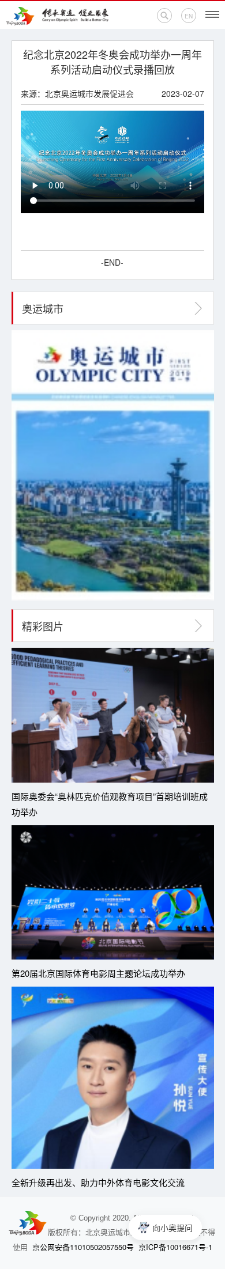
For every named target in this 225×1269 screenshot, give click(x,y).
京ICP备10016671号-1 (175, 1246)
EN (189, 16)
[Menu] (212, 14)
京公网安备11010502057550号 (83, 1246)
